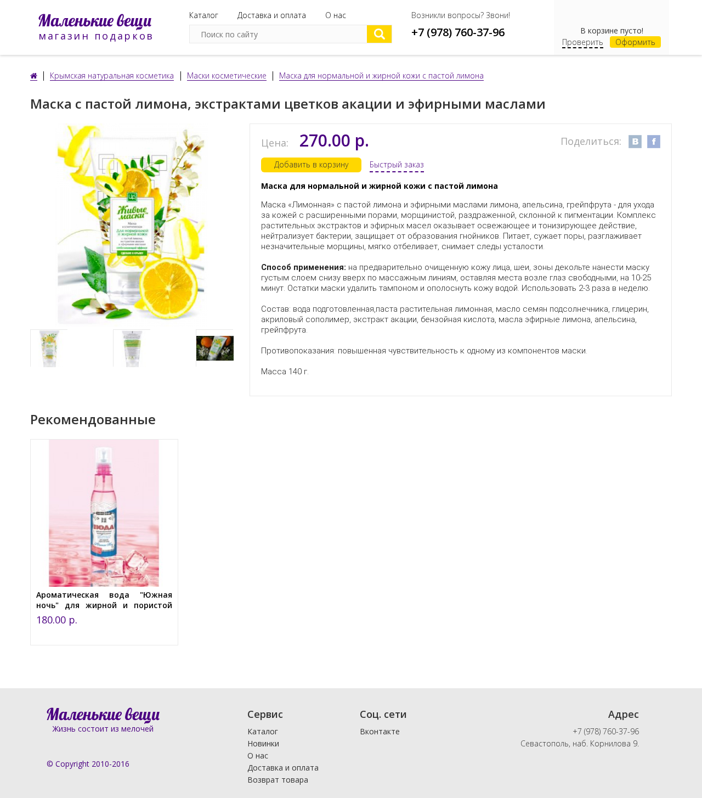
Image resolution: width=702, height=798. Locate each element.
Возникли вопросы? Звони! (460, 15)
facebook (653, 141)
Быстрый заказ (397, 164)
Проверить (582, 42)
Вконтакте (380, 731)
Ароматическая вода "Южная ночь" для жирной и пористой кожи (104, 605)
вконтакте (635, 141)
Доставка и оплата (271, 15)
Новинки (263, 743)
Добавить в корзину (311, 164)
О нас (335, 15)
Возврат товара (277, 779)
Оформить (635, 42)
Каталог (203, 15)
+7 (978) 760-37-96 (458, 32)
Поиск (379, 34)
